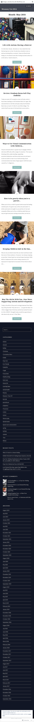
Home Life (5, 383)
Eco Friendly (6, 364)
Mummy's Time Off (7, 396)
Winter (4, 440)
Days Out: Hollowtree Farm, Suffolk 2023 (13, 464)
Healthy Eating (6, 376)
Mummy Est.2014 (9, 9)
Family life (5, 367)
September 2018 (7, 622)
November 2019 (7, 577)
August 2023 (6, 510)
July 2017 (5, 667)
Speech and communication (10, 424)
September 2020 (7, 555)
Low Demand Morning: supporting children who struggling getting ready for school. (15, 468)
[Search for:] (17, 329)
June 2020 (5, 561)
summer (5, 434)
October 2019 (6, 580)
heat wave (5, 380)
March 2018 (6, 641)
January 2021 (6, 542)
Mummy (5, 392)
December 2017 (7, 651)
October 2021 (6, 536)
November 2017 (7, 654)
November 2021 (7, 532)
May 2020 (5, 564)
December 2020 (7, 545)
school (4, 415)
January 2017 (6, 686)
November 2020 (7, 548)
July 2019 (5, 590)
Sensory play (6, 418)
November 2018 (7, 616)
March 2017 (6, 679)
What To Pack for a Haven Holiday (11, 452)
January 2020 (6, 571)
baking (4, 348)
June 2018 (5, 632)
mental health (6, 389)
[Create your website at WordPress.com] (17, 2)
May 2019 (5, 596)
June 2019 (5, 593)
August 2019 (6, 587)
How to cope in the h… (13, 497)
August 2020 (6, 558)
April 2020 (5, 568)
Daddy (4, 357)
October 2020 (6, 552)
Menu (29, 6)
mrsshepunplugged (12, 489)
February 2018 (6, 644)
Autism (4, 341)
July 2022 (5, 526)
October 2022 (6, 523)
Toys (4, 437)
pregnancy (5, 405)
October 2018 (6, 619)
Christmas (5, 351)
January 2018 (6, 647)
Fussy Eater (6, 373)
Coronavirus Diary (7, 354)
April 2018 (5, 638)
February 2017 (6, 683)
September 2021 (7, 539)
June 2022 (5, 529)
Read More (17, 62)
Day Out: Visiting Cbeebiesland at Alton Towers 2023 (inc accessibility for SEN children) (16, 459)
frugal (4, 370)
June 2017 (5, 670)
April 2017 (5, 676)
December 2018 (7, 612)
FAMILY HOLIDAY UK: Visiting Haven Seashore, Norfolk (17, 456)
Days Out (5, 361)
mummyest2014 (11, 484)
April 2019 (5, 600)
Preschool (5, 409)
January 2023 (6, 520)
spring (4, 428)
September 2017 (7, 660)
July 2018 (5, 628)
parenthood (6, 402)
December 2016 (7, 689)
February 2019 (6, 606)
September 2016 (7, 699)
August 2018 (6, 625)
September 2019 (7, 584)
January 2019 (6, 609)
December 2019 (7, 574)
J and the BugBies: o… (12, 480)
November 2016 (7, 692)
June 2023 (5, 516)
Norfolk (5, 399)
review (4, 412)
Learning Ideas (6, 386)
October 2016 (6, 695)
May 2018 (5, 635)
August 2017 (6, 663)
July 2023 (5, 513)
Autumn (5, 345)
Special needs (6, 421)
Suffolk (5, 431)
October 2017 (6, 657)
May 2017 (5, 673)
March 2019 (6, 603)
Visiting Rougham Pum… (13, 493)
